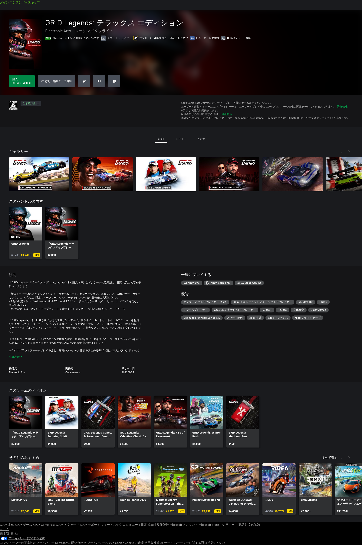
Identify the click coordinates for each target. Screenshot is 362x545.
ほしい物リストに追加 (58, 81)
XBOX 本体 (7, 524)
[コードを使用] (114, 81)
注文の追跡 (252, 524)
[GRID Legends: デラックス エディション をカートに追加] (84, 81)
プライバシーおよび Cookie (105, 543)
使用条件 (150, 543)
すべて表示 (329, 457)
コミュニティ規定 (135, 524)
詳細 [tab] (161, 139)
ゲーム (4, 529)
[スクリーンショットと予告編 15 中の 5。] (292, 174)
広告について (217, 543)
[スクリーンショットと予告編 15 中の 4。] (229, 174)
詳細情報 (342, 106)
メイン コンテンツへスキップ (20, 2)
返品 (241, 524)
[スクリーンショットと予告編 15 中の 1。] (39, 174)
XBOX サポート (90, 524)
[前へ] (341, 151)
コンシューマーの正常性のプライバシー (27, 543)
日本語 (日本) (9, 534)
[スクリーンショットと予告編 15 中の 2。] (102, 174)
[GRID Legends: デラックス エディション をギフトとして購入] (99, 81)
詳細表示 (14, 357)
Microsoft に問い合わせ (70, 543)
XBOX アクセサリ (67, 524)
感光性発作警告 (158, 524)
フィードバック (111, 524)
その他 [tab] (201, 139)
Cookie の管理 (134, 543)
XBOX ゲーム (23, 524)
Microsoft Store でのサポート (218, 524)
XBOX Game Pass (44, 524)
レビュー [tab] (181, 139)
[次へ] (349, 151)
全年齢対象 (29, 103)
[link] (25, 233)
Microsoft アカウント (183, 524)
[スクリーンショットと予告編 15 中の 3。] (166, 174)
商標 (160, 543)
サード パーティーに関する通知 (185, 543)
